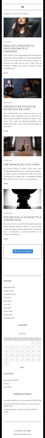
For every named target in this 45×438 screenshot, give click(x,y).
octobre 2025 (8, 291)
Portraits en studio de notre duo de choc (20, 108)
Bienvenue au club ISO (11, 380)
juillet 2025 (8, 301)
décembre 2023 (9, 318)
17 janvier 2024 (8, 213)
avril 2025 (7, 304)
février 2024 (8, 311)
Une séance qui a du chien (21, 164)
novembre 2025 (9, 287)
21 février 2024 (8, 102)
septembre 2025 (9, 294)
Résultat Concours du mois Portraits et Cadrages (19, 48)
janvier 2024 (8, 315)
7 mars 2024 (7, 41)
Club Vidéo (7, 387)
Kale (29, 431)
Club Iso (6, 73)
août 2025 (7, 298)
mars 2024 (7, 308)
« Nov (22, 367)
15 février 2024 (8, 160)
